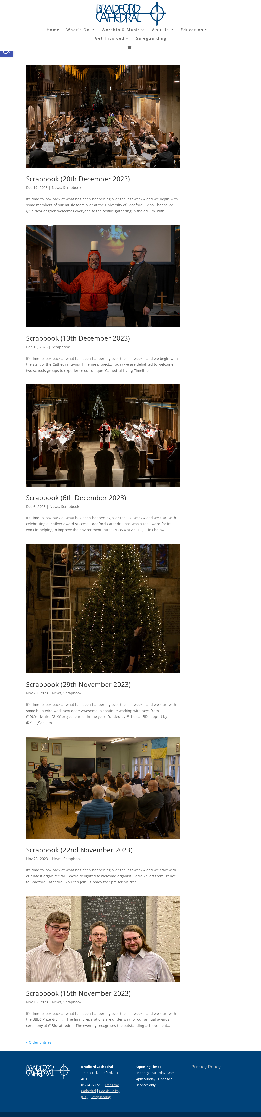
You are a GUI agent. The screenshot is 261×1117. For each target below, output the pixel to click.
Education (192, 30)
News (56, 187)
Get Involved (109, 38)
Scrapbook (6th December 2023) (76, 497)
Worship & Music (121, 30)
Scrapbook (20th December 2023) (78, 178)
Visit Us (160, 30)
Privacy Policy (206, 1067)
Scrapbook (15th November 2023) (78, 993)
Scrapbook (72, 187)
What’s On (78, 30)
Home (53, 30)
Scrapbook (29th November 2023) (78, 684)
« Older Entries (38, 1042)
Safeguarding (151, 38)
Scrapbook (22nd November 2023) (79, 849)
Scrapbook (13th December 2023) (78, 338)
